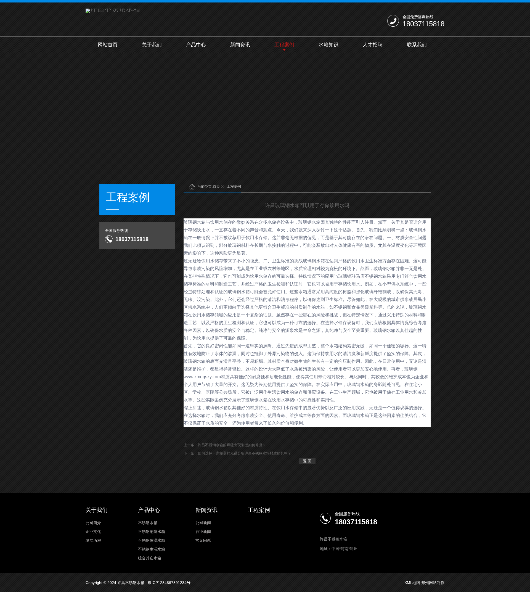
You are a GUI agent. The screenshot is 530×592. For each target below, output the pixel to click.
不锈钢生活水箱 (151, 549)
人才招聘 (373, 44)
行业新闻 (203, 531)
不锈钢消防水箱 (151, 531)
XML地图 (412, 582)
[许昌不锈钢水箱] (113, 11)
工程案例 (284, 44)
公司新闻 (203, 522)
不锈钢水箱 (147, 522)
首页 (216, 186)
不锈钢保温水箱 (151, 540)
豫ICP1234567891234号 (169, 582)
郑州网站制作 (432, 582)
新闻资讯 (240, 44)
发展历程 (93, 540)
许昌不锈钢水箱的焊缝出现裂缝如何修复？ (232, 445)
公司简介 (93, 522)
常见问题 (203, 540)
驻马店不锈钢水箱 (369, 276)
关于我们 (152, 44)
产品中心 (196, 44)
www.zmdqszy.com (202, 376)
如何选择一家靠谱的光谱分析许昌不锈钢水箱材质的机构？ (244, 453)
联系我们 (417, 44)
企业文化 (93, 531)
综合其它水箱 (149, 558)
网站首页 (108, 44)
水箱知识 (328, 44)
